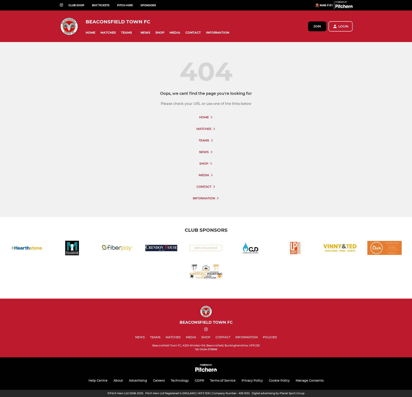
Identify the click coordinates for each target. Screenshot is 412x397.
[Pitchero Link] (344, 7)
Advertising (138, 380)
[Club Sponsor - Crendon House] (161, 249)
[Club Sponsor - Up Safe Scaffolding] (295, 249)
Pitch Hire (125, 5)
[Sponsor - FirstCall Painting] (206, 273)
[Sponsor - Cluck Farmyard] (384, 249)
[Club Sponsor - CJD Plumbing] (250, 249)
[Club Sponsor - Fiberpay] (117, 249)
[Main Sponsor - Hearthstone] (27, 249)
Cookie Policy (279, 380)
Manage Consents (310, 380)
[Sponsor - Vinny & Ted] (340, 249)
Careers (159, 380)
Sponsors (148, 5)
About (118, 380)
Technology (180, 380)
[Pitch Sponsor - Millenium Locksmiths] (72, 249)
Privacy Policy (252, 380)
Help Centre (98, 380)
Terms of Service (223, 380)
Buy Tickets (100, 5)
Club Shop (76, 5)
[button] (90, 33)
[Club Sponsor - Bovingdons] (206, 249)
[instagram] (61, 5)
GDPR (199, 380)
